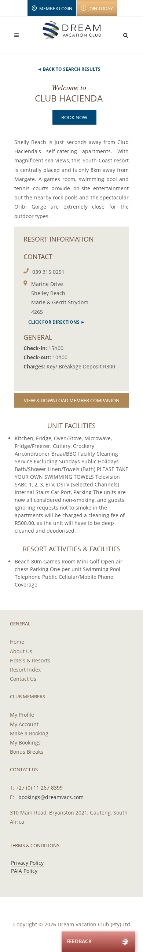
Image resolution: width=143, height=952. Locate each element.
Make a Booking (29, 733)
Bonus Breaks (26, 751)
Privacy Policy (27, 862)
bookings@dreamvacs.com (51, 797)
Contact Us (23, 678)
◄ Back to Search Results (68, 69)
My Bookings (25, 742)
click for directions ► (56, 322)
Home (17, 641)
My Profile (22, 714)
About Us (21, 651)
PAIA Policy (24, 870)
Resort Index (25, 669)
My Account (24, 724)
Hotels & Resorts (30, 660)
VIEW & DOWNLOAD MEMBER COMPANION (72, 400)
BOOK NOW (74, 117)
